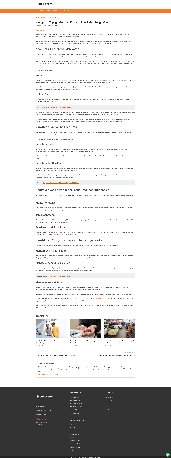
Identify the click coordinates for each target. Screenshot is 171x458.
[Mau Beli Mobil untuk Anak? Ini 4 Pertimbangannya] (51, 339)
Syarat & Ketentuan (76, 444)
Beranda (40, 10)
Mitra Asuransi (74, 428)
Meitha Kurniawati (52, 25)
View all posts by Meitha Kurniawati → (48, 374)
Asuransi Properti (75, 410)
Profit (106, 403)
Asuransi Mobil (75, 397)
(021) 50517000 (48, 410)
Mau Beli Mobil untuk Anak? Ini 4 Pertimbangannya (47, 342)
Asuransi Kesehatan (76, 403)
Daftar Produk (74, 434)
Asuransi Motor (75, 400)
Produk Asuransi (52, 10)
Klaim (72, 437)
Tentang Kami (109, 397)
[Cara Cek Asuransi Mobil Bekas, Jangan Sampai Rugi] (85, 339)
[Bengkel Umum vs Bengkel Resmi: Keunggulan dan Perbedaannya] (119, 339)
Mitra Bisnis (74, 431)
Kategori (65, 10)
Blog (106, 406)
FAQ (71, 424)
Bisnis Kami (108, 400)
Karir (71, 450)
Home (37, 17)
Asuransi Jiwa (74, 413)
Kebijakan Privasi (75, 440)
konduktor (59, 232)
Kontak (107, 410)
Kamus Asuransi (75, 447)
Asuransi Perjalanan (76, 406)
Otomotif (54, 17)
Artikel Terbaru (45, 17)
